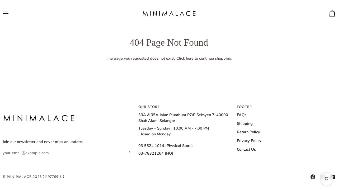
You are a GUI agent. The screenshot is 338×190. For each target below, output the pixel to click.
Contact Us (246, 149)
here (190, 58)
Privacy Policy (249, 140)
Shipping (245, 123)
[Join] (126, 152)
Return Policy (248, 132)
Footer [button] (244, 107)
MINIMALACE (19, 177)
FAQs (241, 114)
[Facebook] (313, 176)
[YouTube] (333, 176)
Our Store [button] (149, 107)
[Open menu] (10, 13)
